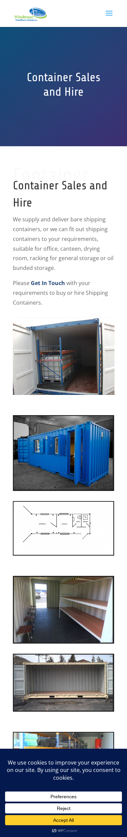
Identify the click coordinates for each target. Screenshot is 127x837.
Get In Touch (48, 283)
